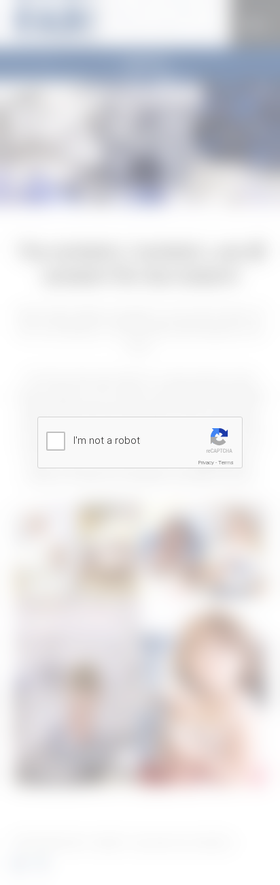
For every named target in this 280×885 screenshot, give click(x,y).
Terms (226, 463)
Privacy (206, 463)
